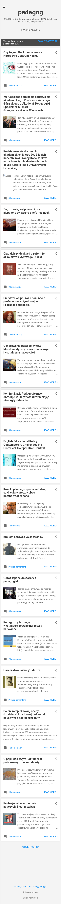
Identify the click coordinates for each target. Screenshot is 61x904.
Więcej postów (30, 847)
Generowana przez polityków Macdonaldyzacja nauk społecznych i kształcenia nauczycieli (26, 349)
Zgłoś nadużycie (30, 898)
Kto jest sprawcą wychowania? (23, 537)
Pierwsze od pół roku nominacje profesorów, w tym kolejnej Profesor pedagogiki (24, 301)
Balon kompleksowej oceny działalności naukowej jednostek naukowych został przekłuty (24, 714)
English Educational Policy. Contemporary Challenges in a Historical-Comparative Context (24, 445)
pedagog (30, 12)
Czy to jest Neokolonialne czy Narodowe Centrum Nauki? (22, 54)
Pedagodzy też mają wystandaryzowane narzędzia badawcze (22, 626)
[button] (56, 53)
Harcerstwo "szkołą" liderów (21, 670)
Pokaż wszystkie (48, 41)
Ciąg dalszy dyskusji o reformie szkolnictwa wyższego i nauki (24, 255)
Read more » (51, 85)
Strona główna (30, 30)
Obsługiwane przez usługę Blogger (30, 886)
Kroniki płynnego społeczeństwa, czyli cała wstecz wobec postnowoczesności (24, 492)
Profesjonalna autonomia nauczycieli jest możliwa (19, 805)
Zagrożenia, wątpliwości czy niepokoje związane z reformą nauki (26, 211)
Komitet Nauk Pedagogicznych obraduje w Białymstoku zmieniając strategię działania (26, 397)
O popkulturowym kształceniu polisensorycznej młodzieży (22, 760)
